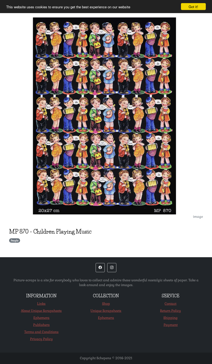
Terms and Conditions (41, 332)
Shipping (170, 318)
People (14, 240)
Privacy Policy (41, 339)
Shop (106, 303)
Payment (171, 325)
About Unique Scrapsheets (41, 311)
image (198, 216)
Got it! (193, 6)
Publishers (41, 325)
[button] (100, 267)
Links (41, 303)
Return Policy (170, 311)
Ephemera (41, 318)
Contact (170, 303)
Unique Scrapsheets (105, 311)
